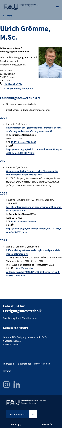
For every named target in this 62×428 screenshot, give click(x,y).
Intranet (7, 371)
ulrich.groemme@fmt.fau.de (18, 88)
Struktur (13, 424)
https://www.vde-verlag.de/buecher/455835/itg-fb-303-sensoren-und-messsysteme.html (33, 272)
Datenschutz (24, 363)
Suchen (45, 424)
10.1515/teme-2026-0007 (23, 142)
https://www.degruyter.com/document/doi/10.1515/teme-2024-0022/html (33, 230)
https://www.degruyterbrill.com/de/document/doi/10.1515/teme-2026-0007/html (34, 151)
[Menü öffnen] (57, 7)
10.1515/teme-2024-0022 (23, 221)
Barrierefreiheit (42, 363)
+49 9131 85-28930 (13, 83)
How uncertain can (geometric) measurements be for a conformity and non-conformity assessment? (34, 129)
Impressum (8, 363)
